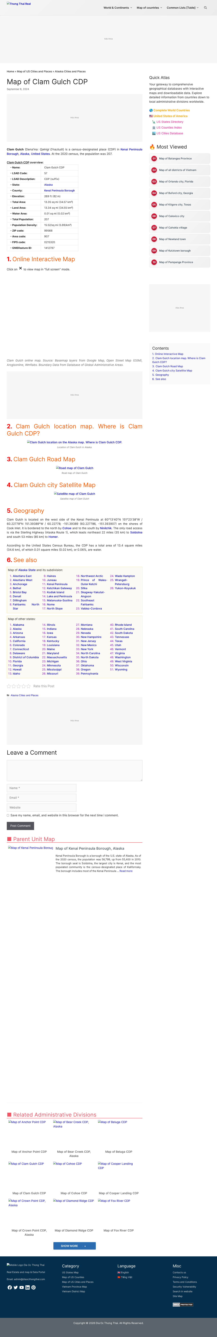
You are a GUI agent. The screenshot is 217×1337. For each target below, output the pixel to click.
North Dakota (89, 657)
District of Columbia (26, 657)
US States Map (70, 1272)
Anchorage (20, 584)
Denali (17, 596)
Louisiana (53, 645)
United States (40, 154)
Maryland (53, 653)
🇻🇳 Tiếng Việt (124, 1277)
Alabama (18, 624)
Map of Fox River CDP (119, 1230)
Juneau (52, 580)
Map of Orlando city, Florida (176, 181)
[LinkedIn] (28, 1288)
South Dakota (124, 633)
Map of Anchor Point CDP (29, 1151)
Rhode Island (123, 624)
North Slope (55, 608)
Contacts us (179, 1272)
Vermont (120, 649)
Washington (123, 657)
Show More (70, 1246)
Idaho (16, 673)
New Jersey (88, 641)
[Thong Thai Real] (28, 7)
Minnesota (54, 665)
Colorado (19, 645)
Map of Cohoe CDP (74, 1193)
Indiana (51, 628)
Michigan (53, 661)
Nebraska (87, 628)
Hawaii (17, 669)
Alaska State (27, 570)
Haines (51, 576)
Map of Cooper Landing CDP (119, 1193)
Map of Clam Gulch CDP (29, 1193)
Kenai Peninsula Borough (59, 190)
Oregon (86, 669)
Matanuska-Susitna (59, 600)
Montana (86, 624)
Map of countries (148, 7)
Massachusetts (57, 657)
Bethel (17, 588)
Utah (118, 645)
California (19, 641)
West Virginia (123, 661)
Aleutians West (22, 580)
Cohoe (66, 528)
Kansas (52, 637)
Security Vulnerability (184, 1286)
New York (87, 649)
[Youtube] (22, 1288)
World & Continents (116, 7)
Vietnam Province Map (74, 1286)
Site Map (178, 1296)
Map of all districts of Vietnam (177, 170)
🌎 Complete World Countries (169, 110)
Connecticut (21, 649)
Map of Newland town (172, 239)
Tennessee (122, 637)
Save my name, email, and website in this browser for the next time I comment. (65, 815)
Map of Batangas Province (175, 158)
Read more (126, 871)
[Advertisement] (108, 39)
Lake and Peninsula (59, 596)
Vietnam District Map (73, 1291)
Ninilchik (106, 528)
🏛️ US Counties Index (167, 127)
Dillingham (20, 600)
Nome (51, 604)
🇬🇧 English (123, 1272)
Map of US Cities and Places (34, 71)
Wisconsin (122, 665)
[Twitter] (16, 1288)
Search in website (182, 1291)
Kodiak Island (55, 592)
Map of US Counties (73, 1277)
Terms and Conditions (185, 1281)
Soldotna (136, 532)
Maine (51, 649)
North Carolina (90, 653)
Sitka (84, 588)
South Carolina (124, 628)
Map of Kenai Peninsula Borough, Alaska (90, 848)
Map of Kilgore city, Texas (175, 204)
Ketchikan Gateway (59, 588)
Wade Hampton (125, 576)
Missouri (52, 673)
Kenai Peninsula (57, 584)
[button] (205, 8)
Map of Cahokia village (173, 227)
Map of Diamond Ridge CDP (74, 1230)
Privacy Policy (180, 1277)
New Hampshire (91, 637)
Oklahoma (87, 665)
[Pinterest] (33, 1288)
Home (10, 71)
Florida (17, 661)
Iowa (50, 633)
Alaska (24, 154)
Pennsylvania (89, 673)
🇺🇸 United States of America (168, 116)
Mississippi (54, 669)
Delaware (19, 653)
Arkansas (19, 637)
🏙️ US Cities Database (167, 133)
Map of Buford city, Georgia (176, 193)
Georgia (18, 665)
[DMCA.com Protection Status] (183, 1305)
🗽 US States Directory (167, 121)
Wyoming (121, 669)
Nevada (86, 633)
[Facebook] (10, 1288)
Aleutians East (22, 576)
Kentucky (53, 641)
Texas (119, 641)
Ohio (84, 661)
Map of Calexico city (171, 216)
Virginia (120, 653)
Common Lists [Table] (181, 7)
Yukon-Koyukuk (125, 588)
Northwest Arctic (92, 576)
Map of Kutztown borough (175, 250)
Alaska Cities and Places (70, 71)
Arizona (18, 633)
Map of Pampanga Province (176, 262)
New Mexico (89, 645)
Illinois (51, 624)
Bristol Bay (20, 592)
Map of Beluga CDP (118, 1151)
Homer (53, 536)
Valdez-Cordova (91, 608)
